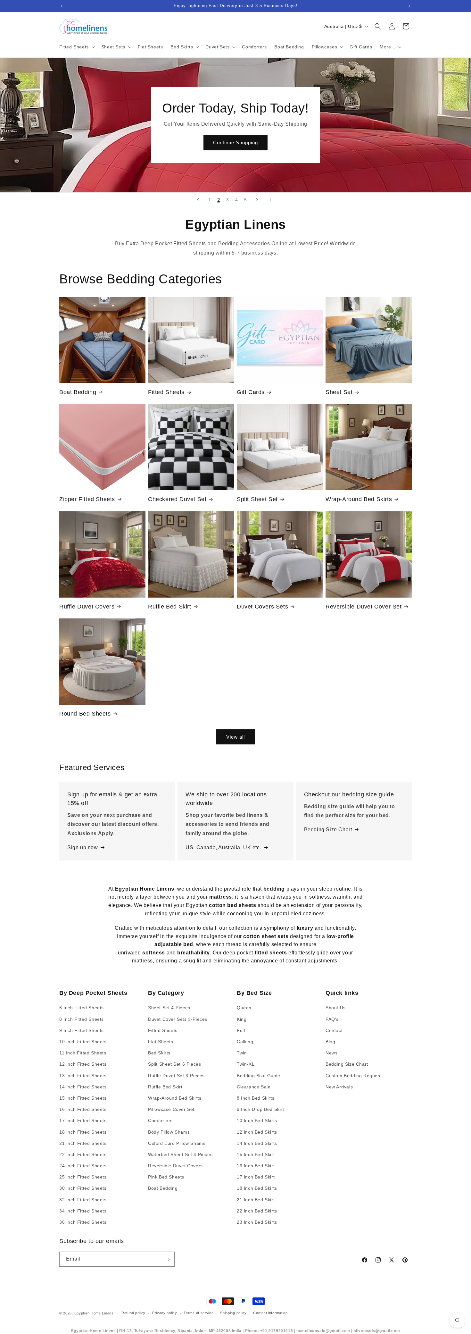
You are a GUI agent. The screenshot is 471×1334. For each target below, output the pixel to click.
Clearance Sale (253, 1086)
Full (241, 1030)
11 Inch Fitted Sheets (82, 1052)
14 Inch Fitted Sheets (83, 1086)
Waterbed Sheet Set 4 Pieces (180, 1154)
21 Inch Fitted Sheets (83, 1143)
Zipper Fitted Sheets (87, 499)
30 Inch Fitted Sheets (83, 1188)
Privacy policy (164, 1313)
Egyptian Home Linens (94, 1313)
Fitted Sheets (166, 392)
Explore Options (235, 143)
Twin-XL (245, 1064)
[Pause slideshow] (273, 200)
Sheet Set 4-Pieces (169, 1007)
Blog (330, 1041)
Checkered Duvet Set (177, 499)
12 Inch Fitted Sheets (83, 1064)
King (241, 1019)
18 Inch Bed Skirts (257, 1188)
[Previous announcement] (61, 6)
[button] (76, 47)
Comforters (160, 1120)
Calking (245, 1041)
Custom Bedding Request (354, 1075)
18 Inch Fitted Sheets (83, 1132)
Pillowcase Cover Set (171, 1109)
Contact (334, 1030)
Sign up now (82, 847)
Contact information (270, 1313)
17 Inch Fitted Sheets (83, 1120)
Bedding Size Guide (258, 1075)
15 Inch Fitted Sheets (83, 1098)
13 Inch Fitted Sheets (83, 1075)
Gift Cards (251, 392)
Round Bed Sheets (85, 713)
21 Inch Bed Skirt (256, 1199)
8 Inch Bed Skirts (255, 1098)
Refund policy (133, 1313)
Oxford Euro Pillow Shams (176, 1143)
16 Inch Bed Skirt (256, 1165)
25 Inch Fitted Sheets (83, 1176)
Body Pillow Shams (169, 1132)
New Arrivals (339, 1086)
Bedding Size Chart (328, 829)
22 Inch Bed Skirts (257, 1210)
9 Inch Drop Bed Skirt (260, 1109)
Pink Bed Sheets (166, 1176)
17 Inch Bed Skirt (256, 1176)
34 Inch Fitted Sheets (83, 1210)
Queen (244, 1007)
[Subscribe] (167, 1259)
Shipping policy (233, 1313)
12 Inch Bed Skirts (257, 1132)
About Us (336, 1007)
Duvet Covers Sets (262, 606)
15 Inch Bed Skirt (256, 1154)
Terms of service (198, 1313)
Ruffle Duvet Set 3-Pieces (176, 1075)
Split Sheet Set (257, 499)
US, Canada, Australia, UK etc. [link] (223, 847)
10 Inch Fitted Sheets (83, 1041)
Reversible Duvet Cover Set (364, 606)
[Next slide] (257, 200)
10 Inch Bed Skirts (257, 1120)
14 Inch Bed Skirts (257, 1143)
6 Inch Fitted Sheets (81, 1007)
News (331, 1052)
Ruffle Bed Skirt (169, 606)
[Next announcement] (409, 6)
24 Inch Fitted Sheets (83, 1165)
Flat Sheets (160, 1041)
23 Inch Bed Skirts (257, 1222)
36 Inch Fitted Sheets (83, 1222)
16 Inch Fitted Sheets (83, 1109)
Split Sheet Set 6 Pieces (174, 1064)
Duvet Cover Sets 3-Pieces (177, 1019)
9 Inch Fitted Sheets (81, 1030)
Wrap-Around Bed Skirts (359, 499)
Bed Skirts (159, 1052)
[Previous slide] (198, 200)
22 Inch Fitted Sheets (83, 1154)
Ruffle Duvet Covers (86, 606)
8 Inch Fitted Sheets (81, 1019)
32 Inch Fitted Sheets (83, 1199)
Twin (242, 1052)
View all (235, 737)
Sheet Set (339, 392)
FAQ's (332, 1019)
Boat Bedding (77, 392)
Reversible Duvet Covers (175, 1165)
